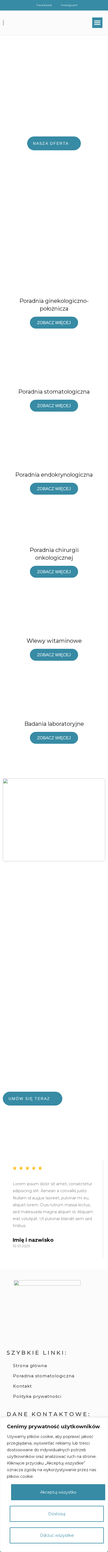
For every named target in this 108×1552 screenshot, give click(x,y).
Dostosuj (56, 1513)
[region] (54, 1484)
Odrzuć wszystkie (57, 1535)
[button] (97, 22)
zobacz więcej (54, 322)
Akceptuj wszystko (58, 1492)
